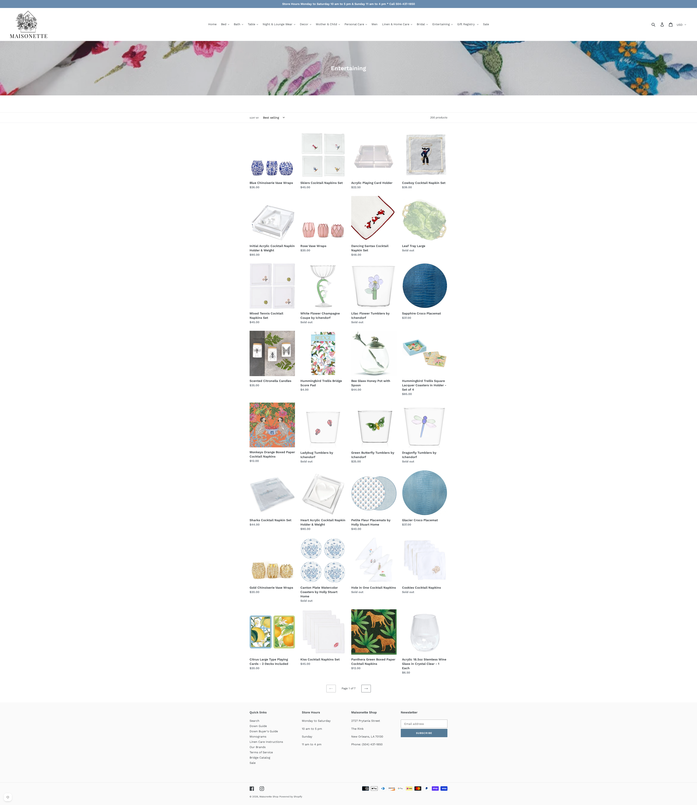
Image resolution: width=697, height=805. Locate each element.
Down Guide (258, 726)
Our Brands (258, 747)
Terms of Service (261, 752)
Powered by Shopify (290, 796)
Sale (253, 763)
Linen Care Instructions (266, 742)
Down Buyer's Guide (264, 731)
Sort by (254, 118)
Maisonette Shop (268, 796)
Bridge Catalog (260, 757)
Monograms (258, 736)
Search (254, 720)
